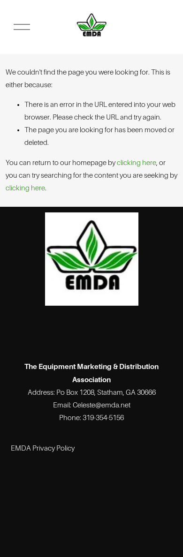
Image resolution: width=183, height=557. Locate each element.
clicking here (136, 162)
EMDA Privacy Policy (43, 448)
